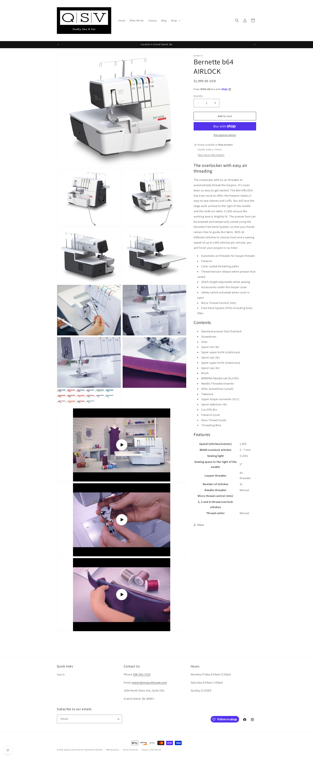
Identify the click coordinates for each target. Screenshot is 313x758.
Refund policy (112, 749)
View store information (211, 155)
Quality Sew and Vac (74, 749)
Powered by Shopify (93, 749)
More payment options (225, 135)
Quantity (198, 95)
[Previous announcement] (58, 44)
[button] (175, 20)
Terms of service (130, 749)
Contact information (151, 749)
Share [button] (200, 524)
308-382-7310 (141, 674)
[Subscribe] (118, 719)
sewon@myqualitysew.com (149, 682)
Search (61, 674)
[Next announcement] (255, 44)
